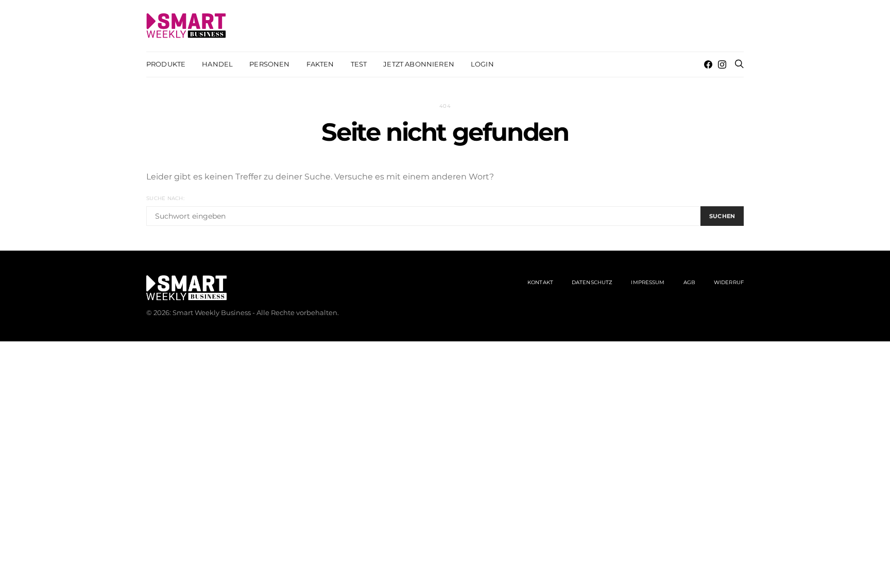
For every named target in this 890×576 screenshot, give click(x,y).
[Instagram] (722, 64)
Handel (217, 64)
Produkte (165, 64)
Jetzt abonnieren (418, 64)
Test (359, 64)
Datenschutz (592, 282)
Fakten (320, 64)
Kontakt (540, 282)
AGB (689, 282)
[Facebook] (708, 64)
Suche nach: (165, 198)
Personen (269, 64)
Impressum (647, 282)
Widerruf (729, 282)
